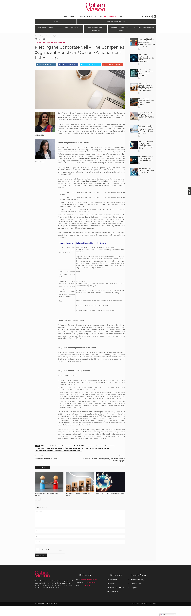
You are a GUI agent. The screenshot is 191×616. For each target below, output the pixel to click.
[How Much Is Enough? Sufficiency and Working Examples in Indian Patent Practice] (134, 116)
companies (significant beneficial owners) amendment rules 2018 (65, 445)
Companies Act (40, 448)
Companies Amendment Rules (55, 448)
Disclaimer (153, 603)
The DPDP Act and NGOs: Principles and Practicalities (146, 170)
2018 (42, 445)
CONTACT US (123, 16)
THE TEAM (98, 16)
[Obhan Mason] (95, 7)
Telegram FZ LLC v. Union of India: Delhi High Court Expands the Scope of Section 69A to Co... (145, 129)
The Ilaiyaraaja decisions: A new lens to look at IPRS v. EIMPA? (146, 101)
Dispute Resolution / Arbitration (95, 29)
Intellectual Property (46, 28)
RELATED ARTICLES (42, 468)
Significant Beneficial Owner (72, 450)
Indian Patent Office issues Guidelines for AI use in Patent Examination (145, 72)
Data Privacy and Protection (144, 28)
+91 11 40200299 (85, 586)
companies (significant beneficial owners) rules (100, 445)
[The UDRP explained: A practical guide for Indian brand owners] (134, 160)
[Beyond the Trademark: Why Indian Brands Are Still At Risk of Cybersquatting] (134, 58)
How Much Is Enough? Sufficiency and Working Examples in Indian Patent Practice (146, 115)
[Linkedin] (154, 16)
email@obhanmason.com (89, 580)
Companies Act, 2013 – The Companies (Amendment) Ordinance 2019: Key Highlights (104, 460)
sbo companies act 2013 (73, 448)
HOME (66, 16)
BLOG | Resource (110, 16)
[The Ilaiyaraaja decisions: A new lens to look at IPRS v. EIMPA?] (134, 102)
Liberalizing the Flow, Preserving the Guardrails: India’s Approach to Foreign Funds (146, 145)
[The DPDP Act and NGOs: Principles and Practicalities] (134, 172)
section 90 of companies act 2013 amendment (49, 450)
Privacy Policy (144, 603)
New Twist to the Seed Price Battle (46, 459)
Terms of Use (135, 603)
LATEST (55, 21)
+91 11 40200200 (90, 583)
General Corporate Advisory (56, 42)
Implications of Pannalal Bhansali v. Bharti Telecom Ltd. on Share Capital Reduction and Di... (145, 87)
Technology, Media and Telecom (119, 29)
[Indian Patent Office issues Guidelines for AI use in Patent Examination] (134, 73)
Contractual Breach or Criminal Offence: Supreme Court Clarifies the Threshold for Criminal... (146, 42)
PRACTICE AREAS (85, 16)
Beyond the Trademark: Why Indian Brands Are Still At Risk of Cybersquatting (146, 58)
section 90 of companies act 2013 (99, 448)
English (164, 615)
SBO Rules (85, 448)
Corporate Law (70, 28)
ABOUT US (73, 16)
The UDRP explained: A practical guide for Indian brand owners (145, 158)
